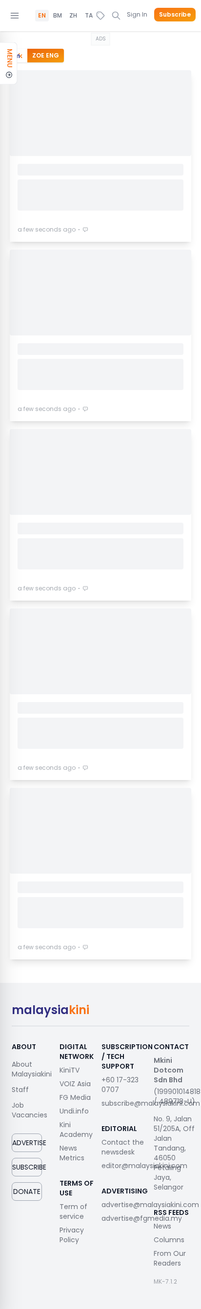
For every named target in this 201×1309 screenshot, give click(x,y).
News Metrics (72, 1153)
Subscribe (175, 15)
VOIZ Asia (75, 1084)
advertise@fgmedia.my (141, 1218)
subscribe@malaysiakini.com (150, 1103)
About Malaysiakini (32, 1069)
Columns (169, 1240)
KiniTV (70, 1070)
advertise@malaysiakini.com (150, 1205)
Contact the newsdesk (122, 1147)
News (162, 1226)
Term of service (73, 1211)
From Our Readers (170, 1258)
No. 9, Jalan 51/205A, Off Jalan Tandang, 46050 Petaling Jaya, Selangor (174, 1153)
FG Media (75, 1097)
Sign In (137, 14)
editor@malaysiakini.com (144, 1166)
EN (42, 16)
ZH (73, 16)
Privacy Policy (72, 1235)
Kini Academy (76, 1129)
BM (57, 16)
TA (89, 16)
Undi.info (74, 1111)
